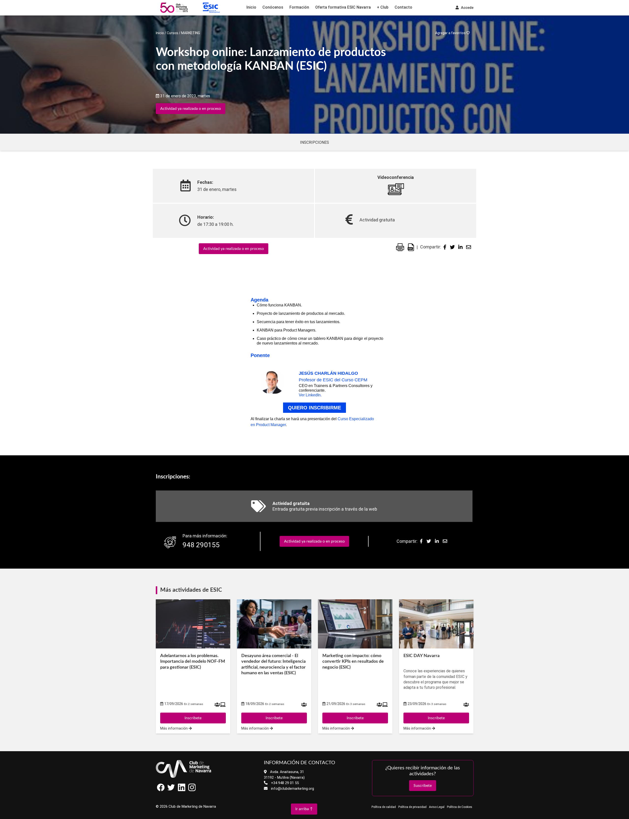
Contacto (403, 7)
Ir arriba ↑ (304, 809)
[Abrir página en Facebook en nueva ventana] (161, 790)
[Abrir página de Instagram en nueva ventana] (192, 790)
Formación (299, 7)
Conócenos (272, 7)
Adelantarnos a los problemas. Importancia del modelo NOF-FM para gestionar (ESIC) (192, 662)
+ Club (382, 7)
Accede (466, 7)
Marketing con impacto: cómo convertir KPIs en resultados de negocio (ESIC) (353, 662)
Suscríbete (423, 786)
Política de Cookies (459, 807)
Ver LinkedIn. (310, 395)
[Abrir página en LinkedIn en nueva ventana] (181, 790)
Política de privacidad (412, 807)
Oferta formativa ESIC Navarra (343, 7)
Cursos (172, 33)
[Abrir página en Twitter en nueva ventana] (171, 790)
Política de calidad (384, 807)
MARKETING (190, 33)
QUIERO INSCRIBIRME (314, 407)
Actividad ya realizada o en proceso (190, 109)
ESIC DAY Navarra (421, 656)
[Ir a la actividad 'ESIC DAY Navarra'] (436, 623)
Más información (174, 728)
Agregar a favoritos (450, 33)
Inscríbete (193, 718)
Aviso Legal (436, 807)
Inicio (251, 7)
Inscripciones (314, 142)
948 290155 (201, 545)
